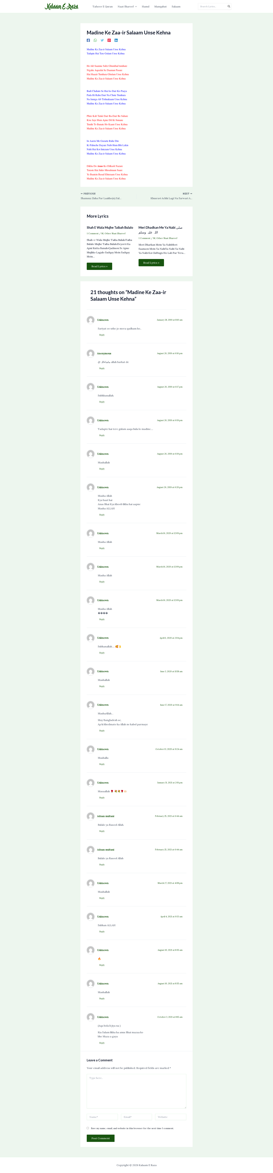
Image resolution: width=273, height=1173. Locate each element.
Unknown (103, 319)
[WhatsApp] (95, 40)
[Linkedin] (116, 40)
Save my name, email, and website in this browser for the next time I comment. (132, 1128)
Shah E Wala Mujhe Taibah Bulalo (110, 227)
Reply (102, 335)
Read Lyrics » (99, 266)
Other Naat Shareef (115, 233)
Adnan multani (105, 816)
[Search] (229, 6)
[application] (135, 6)
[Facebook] (88, 40)
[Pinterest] (109, 40)
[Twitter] (102, 40)
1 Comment (93, 233)
